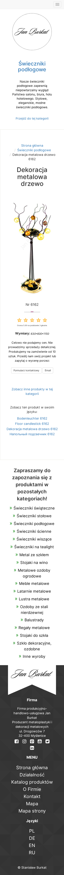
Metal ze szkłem (34, 554)
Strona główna (32, 145)
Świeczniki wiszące (34, 539)
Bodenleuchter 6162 (32, 418)
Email (48, 370)
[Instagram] (24, 741)
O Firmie (32, 789)
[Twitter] (47, 741)
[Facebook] (16, 741)
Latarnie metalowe (34, 591)
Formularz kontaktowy (26, 370)
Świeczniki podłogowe (34, 150)
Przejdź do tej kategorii (32, 118)
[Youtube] (39, 741)
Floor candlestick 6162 (32, 424)
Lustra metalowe (34, 599)
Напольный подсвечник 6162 (32, 434)
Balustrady (34, 620)
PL (32, 831)
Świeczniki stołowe (34, 516)
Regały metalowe (34, 627)
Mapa (32, 803)
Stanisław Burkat (34, 867)
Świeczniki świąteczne (34, 508)
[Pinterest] (32, 741)
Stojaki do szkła (34, 635)
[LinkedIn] (32, 748)
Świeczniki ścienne (34, 531)
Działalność (32, 774)
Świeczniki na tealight (34, 547)
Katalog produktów (32, 782)
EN (32, 845)
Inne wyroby (34, 656)
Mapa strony (32, 811)
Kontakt (32, 796)
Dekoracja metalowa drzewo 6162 (32, 429)
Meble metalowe (34, 583)
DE (32, 838)
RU (32, 852)
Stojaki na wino (34, 562)
